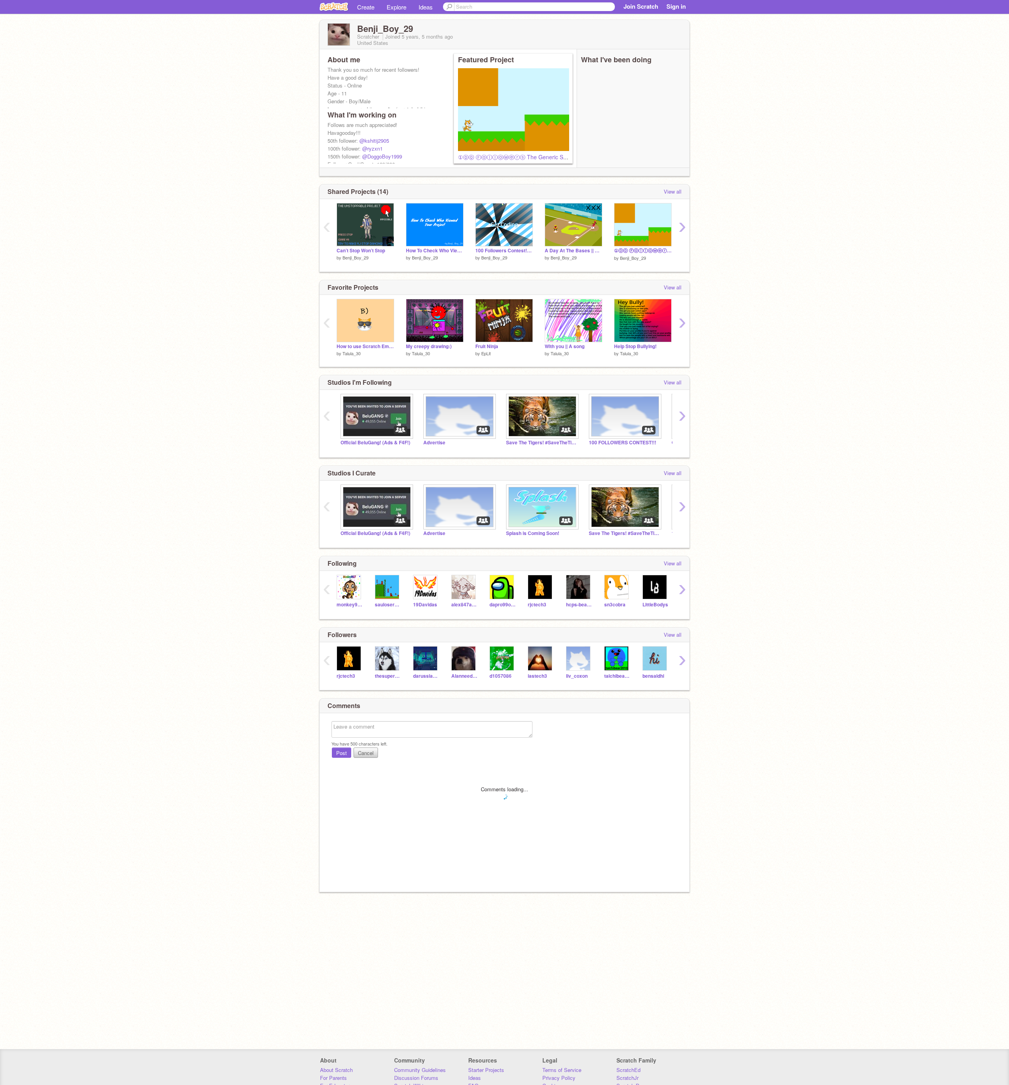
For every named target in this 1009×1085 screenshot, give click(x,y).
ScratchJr (627, 1077)
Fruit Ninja (486, 346)
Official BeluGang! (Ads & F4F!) (375, 442)
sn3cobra (615, 604)
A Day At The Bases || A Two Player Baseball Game (573, 250)
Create (365, 7)
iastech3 (537, 676)
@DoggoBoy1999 (382, 156)
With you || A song (565, 346)
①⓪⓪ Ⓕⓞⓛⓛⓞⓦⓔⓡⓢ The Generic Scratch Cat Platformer (537, 157)
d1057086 (501, 676)
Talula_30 (352, 353)
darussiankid (426, 676)
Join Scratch (641, 6)
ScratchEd (628, 1070)
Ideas (426, 7)
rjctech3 (537, 604)
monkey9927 (350, 604)
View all (672, 191)
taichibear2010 (617, 676)
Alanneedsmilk (464, 676)
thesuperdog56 (388, 676)
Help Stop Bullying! (635, 346)
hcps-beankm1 (579, 604)
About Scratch (336, 1070)
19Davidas (425, 604)
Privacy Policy (558, 1077)
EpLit (486, 353)
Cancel (366, 753)
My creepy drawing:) (429, 346)
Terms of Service (561, 1070)
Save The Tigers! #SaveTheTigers (541, 442)
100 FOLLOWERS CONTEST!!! (622, 442)
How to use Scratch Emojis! (365, 346)
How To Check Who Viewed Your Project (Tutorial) (435, 250)
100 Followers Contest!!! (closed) (504, 250)
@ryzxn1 (372, 148)
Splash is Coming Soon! (532, 533)
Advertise (434, 442)
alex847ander (464, 604)
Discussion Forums (416, 1077)
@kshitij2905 (374, 140)
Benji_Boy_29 (356, 257)
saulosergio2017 (388, 604)
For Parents (333, 1077)
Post (341, 753)
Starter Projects (486, 1070)
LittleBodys (655, 604)
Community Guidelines (420, 1070)
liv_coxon (577, 676)
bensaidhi (653, 676)
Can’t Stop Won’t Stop (361, 250)
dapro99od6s (503, 604)
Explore (396, 7)
